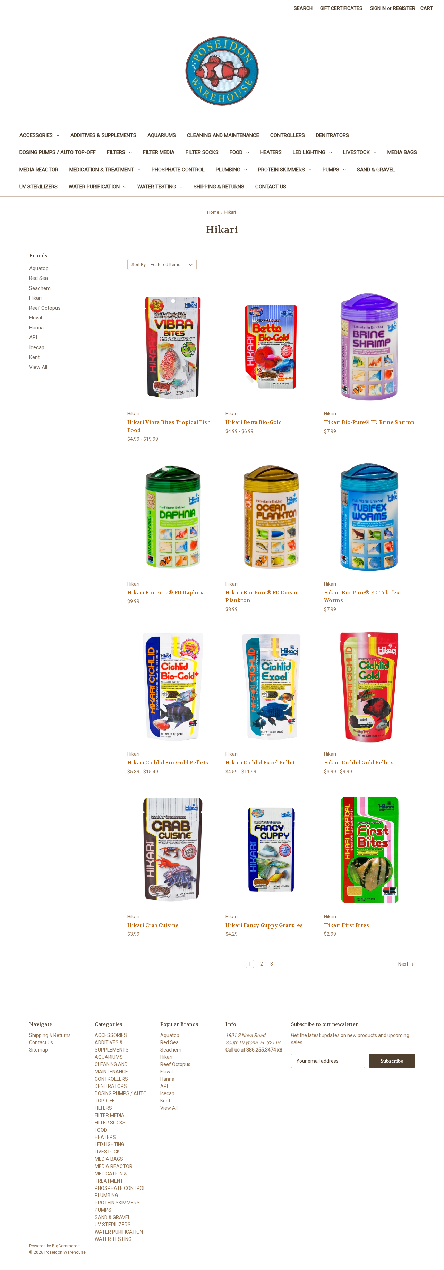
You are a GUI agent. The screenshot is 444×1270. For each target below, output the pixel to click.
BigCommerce (66, 1246)
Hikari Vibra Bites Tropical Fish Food (169, 426)
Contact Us (270, 186)
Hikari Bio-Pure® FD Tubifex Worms (362, 596)
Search (303, 8)
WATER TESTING (156, 186)
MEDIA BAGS (402, 152)
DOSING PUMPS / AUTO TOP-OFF (57, 152)
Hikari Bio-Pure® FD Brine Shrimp (369, 422)
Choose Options (172, 359)
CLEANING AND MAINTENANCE (223, 135)
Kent (34, 357)
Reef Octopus (45, 308)
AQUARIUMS (161, 135)
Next (403, 964)
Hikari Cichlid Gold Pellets (359, 762)
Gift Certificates (341, 8)
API (33, 337)
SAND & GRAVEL (376, 169)
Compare (170, 347)
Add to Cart (369, 359)
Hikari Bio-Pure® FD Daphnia (166, 592)
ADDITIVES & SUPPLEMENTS (103, 135)
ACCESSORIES (36, 135)
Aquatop (39, 268)
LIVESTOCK (356, 152)
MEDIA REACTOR (38, 169)
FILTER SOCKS (202, 152)
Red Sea (38, 278)
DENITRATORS (332, 135)
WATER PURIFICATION (94, 186)
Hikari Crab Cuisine (153, 925)
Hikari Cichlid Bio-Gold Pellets (167, 762)
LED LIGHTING (309, 152)
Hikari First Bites (346, 925)
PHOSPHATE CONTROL (178, 169)
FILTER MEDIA (158, 152)
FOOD (236, 152)
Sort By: (139, 264)
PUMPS (331, 169)
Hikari (35, 298)
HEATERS (271, 152)
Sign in (378, 8)
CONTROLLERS (287, 135)
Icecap (36, 347)
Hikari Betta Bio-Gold (253, 422)
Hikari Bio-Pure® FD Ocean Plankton (261, 596)
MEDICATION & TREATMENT (101, 169)
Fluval (35, 318)
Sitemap (38, 1050)
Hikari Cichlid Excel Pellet (260, 762)
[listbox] (173, 264)
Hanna (36, 328)
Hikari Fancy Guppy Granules (264, 925)
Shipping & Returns (219, 186)
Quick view (167, 334)
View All (38, 367)
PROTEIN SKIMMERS (281, 169)
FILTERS (116, 152)
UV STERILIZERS (38, 186)
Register (404, 8)
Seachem (40, 288)
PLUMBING (228, 169)
